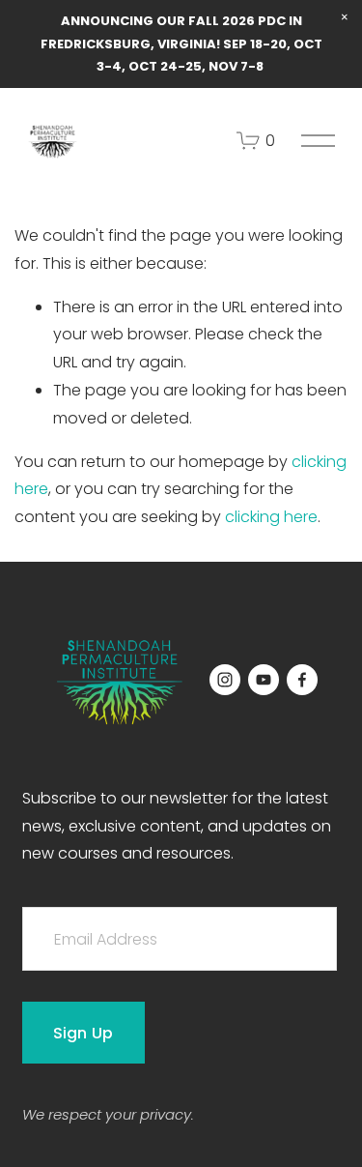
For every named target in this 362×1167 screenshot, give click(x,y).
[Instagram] (224, 679)
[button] (344, 17)
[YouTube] (263, 679)
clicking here (271, 517)
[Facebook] (302, 679)
